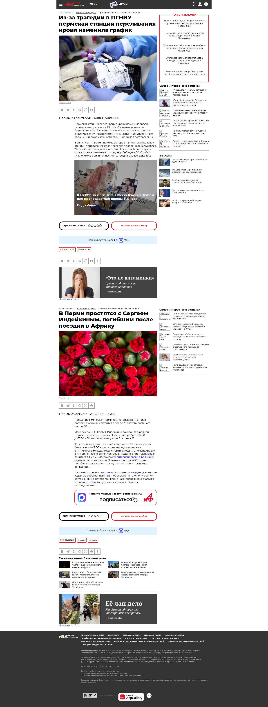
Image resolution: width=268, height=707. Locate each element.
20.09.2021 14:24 (66, 12)
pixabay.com (65, 102)
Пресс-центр (113, 635)
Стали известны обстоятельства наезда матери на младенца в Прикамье (184, 61)
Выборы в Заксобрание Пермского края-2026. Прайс (139, 641)
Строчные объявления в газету (166, 638)
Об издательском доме (92, 635)
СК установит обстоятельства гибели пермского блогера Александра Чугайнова (184, 48)
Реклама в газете (152, 635)
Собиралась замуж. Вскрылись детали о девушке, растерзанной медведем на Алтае (189, 326)
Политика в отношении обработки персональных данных (104, 673)
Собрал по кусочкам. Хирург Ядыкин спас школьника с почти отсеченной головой (191, 143)
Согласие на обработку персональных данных (100, 671)
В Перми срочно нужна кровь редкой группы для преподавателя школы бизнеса (115, 197)
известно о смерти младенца (125, 472)
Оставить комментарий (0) (134, 226)
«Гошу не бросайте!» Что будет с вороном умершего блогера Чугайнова (87, 584)
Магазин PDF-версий (174, 635)
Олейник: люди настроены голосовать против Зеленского (187, 181)
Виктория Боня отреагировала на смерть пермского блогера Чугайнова (184, 36)
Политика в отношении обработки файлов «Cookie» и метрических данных (111, 675)
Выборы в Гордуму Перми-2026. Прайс (186, 641)
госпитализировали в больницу (133, 457)
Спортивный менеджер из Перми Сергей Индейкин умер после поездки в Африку (88, 564)
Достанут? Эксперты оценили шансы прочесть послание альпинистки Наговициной (191, 123)
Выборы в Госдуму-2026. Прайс (96, 641)
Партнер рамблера (107, 695)
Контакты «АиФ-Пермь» (136, 638)
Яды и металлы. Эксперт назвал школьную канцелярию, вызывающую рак (188, 357)
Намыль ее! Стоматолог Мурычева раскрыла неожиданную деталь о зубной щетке (189, 316)
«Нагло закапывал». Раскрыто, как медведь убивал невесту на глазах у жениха (190, 112)
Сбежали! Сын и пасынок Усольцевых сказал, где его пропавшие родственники (191, 347)
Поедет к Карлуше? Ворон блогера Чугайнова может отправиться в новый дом (184, 23)
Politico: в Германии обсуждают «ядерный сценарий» (187, 201)
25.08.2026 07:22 (66, 308)
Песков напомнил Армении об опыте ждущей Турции (190, 161)
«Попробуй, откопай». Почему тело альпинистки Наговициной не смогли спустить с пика (190, 102)
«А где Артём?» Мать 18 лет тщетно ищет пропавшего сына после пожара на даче (189, 92)
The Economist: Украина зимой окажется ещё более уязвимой (187, 171)
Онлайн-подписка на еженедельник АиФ (101, 638)
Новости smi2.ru (69, 299)
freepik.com (64, 398)
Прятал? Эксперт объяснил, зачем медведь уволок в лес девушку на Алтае (189, 133)
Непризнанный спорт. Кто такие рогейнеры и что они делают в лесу (184, 73)
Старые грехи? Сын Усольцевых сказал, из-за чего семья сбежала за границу (190, 336)
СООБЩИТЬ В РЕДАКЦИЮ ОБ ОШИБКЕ (98, 645)
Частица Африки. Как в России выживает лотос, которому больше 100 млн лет (190, 367)
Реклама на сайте (132, 635)
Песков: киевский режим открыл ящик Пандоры (188, 191)
